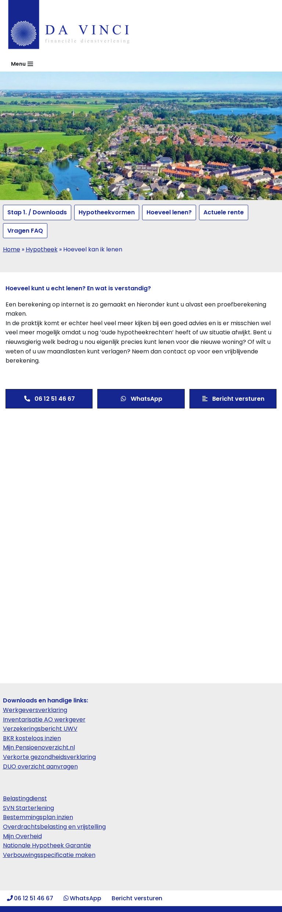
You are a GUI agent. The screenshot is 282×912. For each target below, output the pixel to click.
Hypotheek (42, 249)
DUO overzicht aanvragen (40, 766)
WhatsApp (85, 898)
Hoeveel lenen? (169, 212)
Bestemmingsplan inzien (38, 817)
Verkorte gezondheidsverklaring (49, 757)
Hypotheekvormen (107, 212)
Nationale (17, 845)
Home (11, 249)
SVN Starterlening (28, 808)
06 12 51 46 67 (33, 898)
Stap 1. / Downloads (37, 212)
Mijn (9, 836)
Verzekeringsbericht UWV (40, 728)
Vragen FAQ (25, 230)
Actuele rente (223, 212)
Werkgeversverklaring (35, 710)
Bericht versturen (137, 898)
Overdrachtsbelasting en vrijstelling (54, 826)
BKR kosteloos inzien (32, 738)
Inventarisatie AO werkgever (44, 719)
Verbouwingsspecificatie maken (49, 855)
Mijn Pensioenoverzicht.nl (39, 747)
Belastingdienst (25, 798)
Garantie (78, 845)
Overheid (28, 836)
